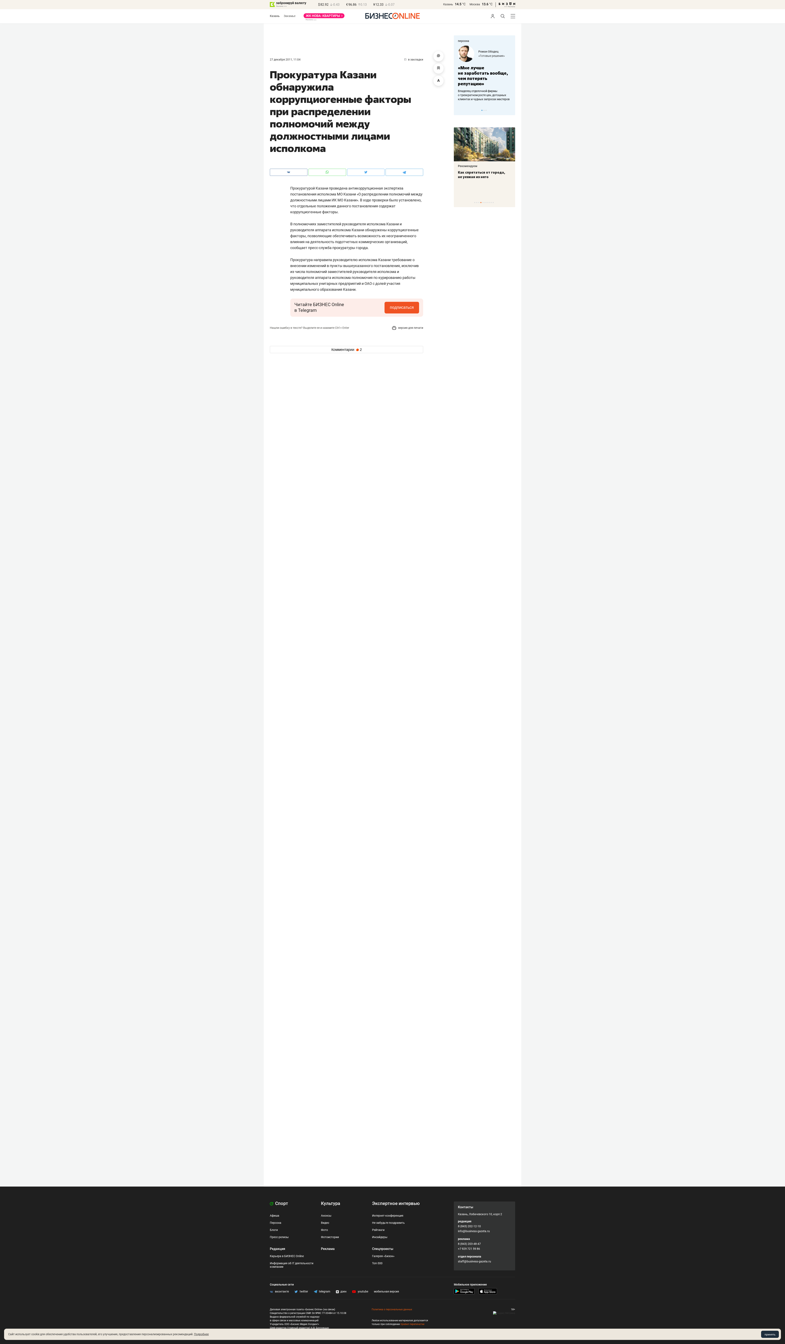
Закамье (289, 16)
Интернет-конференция (387, 1215)
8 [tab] (489, 202)
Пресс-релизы (279, 1237)
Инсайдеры (379, 1237)
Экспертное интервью (396, 1203)
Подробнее (201, 1334)
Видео (325, 1222)
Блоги (274, 1230)
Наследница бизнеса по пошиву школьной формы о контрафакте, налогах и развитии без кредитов (480, 95)
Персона (275, 1222)
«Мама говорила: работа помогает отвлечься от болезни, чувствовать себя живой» (484, 75)
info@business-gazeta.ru (474, 1231)
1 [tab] (481, 110)
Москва (475, 4)
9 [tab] (491, 202)
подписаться (402, 307)
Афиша (274, 1215)
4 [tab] (480, 202)
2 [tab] (483, 110)
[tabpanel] (484, 73)
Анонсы (326, 1215)
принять (770, 1334)
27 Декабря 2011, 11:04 (285, 59)
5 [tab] (482, 202)
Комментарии (346, 350)
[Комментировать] (438, 56)
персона (463, 41)
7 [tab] (487, 202)
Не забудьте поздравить (388, 1222)
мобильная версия (386, 1291)
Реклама (328, 1249)
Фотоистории (330, 1237)
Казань (448, 4)
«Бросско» (485, 55)
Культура (330, 1203)
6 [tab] (485, 202)
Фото (324, 1230)
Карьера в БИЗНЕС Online (287, 1256)
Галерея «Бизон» (383, 1256)
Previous (460, 110)
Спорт (281, 1203)
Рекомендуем (467, 166)
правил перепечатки (412, 1324)
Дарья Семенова (490, 51)
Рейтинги (378, 1230)
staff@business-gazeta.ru (474, 1261)
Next (511, 110)
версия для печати (410, 327)
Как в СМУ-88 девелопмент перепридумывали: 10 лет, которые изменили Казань (482, 177)
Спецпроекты (382, 1249)
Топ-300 (377, 1263)
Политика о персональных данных (392, 1309)
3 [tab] (486, 110)
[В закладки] (438, 68)
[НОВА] (324, 17)
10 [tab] (493, 202)
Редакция (277, 1249)
